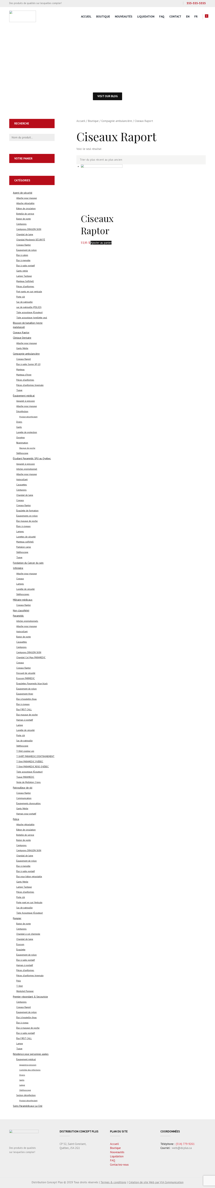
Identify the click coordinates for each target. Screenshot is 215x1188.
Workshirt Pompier (25, 991)
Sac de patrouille (24, 302)
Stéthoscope (22, 453)
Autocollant (22, 479)
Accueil (86, 16)
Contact (175, 16)
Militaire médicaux (22, 599)
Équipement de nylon (26, 250)
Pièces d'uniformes (25, 286)
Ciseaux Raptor (97, 224)
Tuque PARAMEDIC (25, 777)
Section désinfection (26, 1095)
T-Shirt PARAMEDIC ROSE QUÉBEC (32, 766)
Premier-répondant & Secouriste (30, 996)
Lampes (20, 531)
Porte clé (20, 296)
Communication (23, 798)
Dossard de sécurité (25, 673)
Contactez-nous (119, 1164)
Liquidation (145, 16)
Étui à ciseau (22, 1022)
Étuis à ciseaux (23, 526)
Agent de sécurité (22, 192)
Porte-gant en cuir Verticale (29, 902)
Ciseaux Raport (23, 359)
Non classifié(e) (21, 610)
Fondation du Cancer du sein (28, 562)
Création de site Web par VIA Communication (156, 1182)
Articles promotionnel (26, 469)
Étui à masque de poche (27, 1028)
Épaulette (20, 949)
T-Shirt (19, 986)
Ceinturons (21, 224)
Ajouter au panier (101, 243)
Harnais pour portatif (26, 813)
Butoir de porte (23, 218)
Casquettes (21, 484)
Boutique (103, 16)
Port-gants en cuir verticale (29, 291)
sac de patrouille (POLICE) (28, 307)
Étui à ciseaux (23, 704)
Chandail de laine (24, 234)
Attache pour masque (26, 198)
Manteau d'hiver (23, 374)
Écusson (20, 944)
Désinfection (22, 411)
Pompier (17, 918)
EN (187, 16)
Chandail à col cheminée (28, 934)
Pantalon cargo (23, 547)
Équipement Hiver (24, 693)
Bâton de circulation (26, 208)
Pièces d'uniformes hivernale (30, 385)
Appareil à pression (25, 401)
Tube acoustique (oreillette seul (31, 317)
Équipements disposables (28, 803)
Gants (19, 427)
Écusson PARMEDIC (25, 678)
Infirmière (18, 568)
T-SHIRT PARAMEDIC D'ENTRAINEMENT (35, 756)
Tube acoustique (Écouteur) (29, 312)
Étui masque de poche (27, 521)
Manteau (20, 369)
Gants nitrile (22, 270)
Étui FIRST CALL (24, 709)
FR (196, 16)
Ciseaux (20, 500)
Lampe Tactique (24, 276)
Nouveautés (123, 16)
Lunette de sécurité (25, 589)
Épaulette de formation (27, 510)
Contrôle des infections (29, 1070)
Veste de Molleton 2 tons (28, 782)
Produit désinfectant (28, 416)
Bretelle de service (25, 213)
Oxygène (20, 437)
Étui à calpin (22, 255)
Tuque (19, 390)
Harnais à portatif (24, 720)
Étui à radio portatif (25, 265)
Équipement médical (24, 395)
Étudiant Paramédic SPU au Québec (32, 458)
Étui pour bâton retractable (29, 876)
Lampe (19, 725)
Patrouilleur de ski (22, 787)
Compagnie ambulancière (116, 121)
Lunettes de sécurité (26, 536)
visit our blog (107, 96)
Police (16, 819)
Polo (18, 980)
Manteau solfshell (25, 541)
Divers (19, 421)
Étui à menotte (23, 260)
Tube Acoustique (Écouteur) (29, 913)
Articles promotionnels (27, 621)
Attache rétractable (25, 203)
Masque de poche (27, 448)
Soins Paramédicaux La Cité (27, 1106)
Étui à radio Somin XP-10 (28, 364)
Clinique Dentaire (22, 337)
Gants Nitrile (22, 348)
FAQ (161, 16)
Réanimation (22, 442)
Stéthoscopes (22, 594)
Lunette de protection (26, 432)
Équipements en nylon (27, 515)
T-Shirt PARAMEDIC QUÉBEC (29, 761)
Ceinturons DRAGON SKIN (28, 229)
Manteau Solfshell (25, 281)
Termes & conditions (113, 1182)
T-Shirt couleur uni (25, 751)
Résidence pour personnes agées (31, 1054)
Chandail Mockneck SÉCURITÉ (30, 239)
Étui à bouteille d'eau (26, 699)
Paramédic (18, 615)
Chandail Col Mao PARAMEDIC (31, 657)
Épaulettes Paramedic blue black (32, 683)
